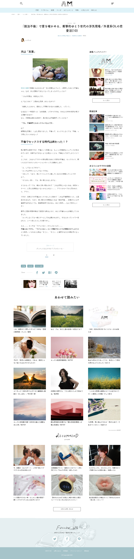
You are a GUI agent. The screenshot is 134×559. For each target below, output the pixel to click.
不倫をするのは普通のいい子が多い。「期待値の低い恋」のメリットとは (114, 154)
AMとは (94, 10)
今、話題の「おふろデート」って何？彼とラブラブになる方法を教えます (29, 469)
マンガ (59, 10)
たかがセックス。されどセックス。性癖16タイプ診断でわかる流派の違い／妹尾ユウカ (104, 469)
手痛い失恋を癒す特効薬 (112, 143)
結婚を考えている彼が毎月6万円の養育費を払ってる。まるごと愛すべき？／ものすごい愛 (114, 126)
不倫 (23, 266)
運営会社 (86, 551)
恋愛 (37, 10)
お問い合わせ (57, 551)
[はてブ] (50, 272)
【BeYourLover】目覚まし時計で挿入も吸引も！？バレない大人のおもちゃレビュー (66, 499)
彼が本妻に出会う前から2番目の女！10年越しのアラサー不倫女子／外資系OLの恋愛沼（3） (114, 90)
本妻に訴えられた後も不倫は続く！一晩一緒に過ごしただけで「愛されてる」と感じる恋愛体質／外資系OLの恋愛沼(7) (114, 81)
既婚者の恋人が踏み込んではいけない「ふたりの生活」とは (114, 135)
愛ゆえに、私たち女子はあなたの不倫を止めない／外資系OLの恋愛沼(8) (113, 71)
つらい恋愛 (24, 14)
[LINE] (56, 272)
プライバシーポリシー (76, 551)
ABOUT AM (48, 551)
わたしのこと (68, 10)
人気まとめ (85, 10)
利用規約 (65, 551)
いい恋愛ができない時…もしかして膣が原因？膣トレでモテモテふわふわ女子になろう (29, 499)
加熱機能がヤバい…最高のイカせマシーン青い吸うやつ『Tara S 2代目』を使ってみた (66, 469)
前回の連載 (25, 88)
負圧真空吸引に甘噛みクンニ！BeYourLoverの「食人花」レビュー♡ (104, 499)
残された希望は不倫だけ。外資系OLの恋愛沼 (70, 35)
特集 (77, 10)
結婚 (52, 10)
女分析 (30, 266)
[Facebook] (37, 272)
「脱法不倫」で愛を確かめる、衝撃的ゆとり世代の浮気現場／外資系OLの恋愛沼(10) (49, 14)
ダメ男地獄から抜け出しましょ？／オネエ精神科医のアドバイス (114, 117)
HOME (13, 14)
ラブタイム (45, 10)
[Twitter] (43, 272)
